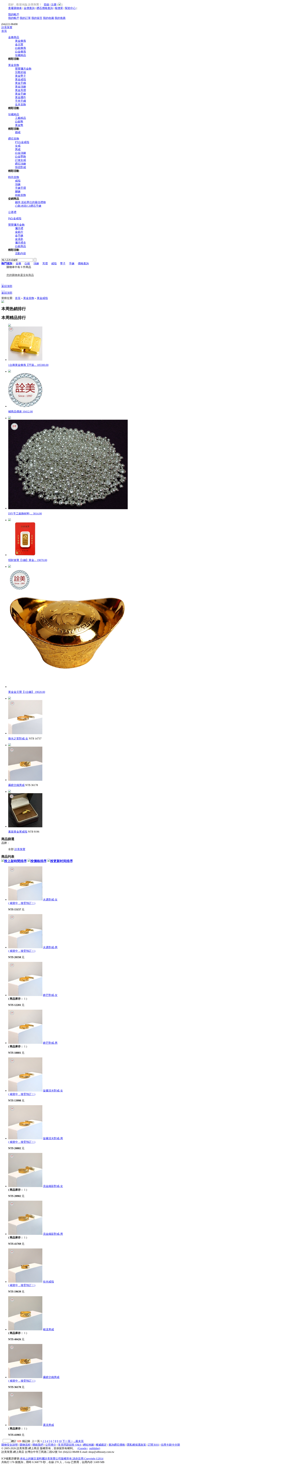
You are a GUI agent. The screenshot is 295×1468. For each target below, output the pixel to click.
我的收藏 (48, 18)
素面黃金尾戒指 (17, 831)
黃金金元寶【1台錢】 (26, 692)
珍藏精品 (20, 55)
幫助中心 (70, 8)
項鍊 (17, 184)
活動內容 (20, 253)
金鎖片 (19, 231)
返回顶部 (6, 286)
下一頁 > (67, 1441)
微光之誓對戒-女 (18, 738)
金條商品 (13, 37)
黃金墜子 (20, 75)
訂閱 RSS (153, 1444)
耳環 (45, 263)
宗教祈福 (20, 72)
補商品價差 (20, 411)
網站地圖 (88, 1444)
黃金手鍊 (20, 93)
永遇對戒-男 (50, 947)
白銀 (27, 263)
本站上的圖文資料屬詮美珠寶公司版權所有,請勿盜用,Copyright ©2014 (61, 1458)
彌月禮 (19, 228)
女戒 (17, 145)
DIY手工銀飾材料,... (25, 513)
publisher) (94, 1448)
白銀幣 (19, 121)
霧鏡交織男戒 (16, 785)
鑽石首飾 (13, 138)
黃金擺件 (20, 97)
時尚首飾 (13, 177)
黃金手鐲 (20, 83)
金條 (18, 263)
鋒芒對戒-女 (50, 995)
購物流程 (25, 1444)
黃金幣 (19, 125)
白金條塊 (20, 51)
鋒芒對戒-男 (50, 1042)
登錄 (46, 4)
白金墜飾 (20, 156)
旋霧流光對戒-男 (53, 1138)
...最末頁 (78, 1441)
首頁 (4, 31)
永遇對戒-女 (50, 899)
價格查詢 (83, 263)
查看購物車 (15, 8)
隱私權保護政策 (136, 1444)
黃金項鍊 (20, 86)
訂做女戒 (20, 160)
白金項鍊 (20, 152)
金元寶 (19, 44)
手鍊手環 (20, 187)
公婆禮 (12, 212)
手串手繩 (20, 100)
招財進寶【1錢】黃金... (27, 560)
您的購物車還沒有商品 (20, 275)
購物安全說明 (9, 1444)
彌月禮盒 (20, 242)
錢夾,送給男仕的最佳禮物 (30, 202)
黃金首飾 (13, 65)
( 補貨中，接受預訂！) (21, 903)
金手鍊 (19, 235)
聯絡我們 (37, 1444)
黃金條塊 (20, 40)
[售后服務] (4, 289)
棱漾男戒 (48, 1329)
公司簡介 (50, 1444)
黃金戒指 (20, 79)
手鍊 (71, 263)
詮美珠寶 (6, 27)
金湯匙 (19, 239)
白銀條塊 (20, 48)
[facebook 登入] (59, 4)
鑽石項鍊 (20, 163)
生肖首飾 (20, 104)
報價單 (59, 8)
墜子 (63, 263)
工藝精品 (20, 118)
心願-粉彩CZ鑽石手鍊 (28, 205)
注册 (54, 4)
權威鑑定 (101, 1444)
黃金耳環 (20, 90)
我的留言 (36, 18)
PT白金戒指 (22, 142)
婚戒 (17, 132)
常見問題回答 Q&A (69, 1444)
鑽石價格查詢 (45, 8)
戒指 (17, 180)
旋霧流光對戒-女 (53, 1090)
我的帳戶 (13, 14)
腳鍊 (17, 191)
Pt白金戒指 (14, 218)
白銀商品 (20, 246)
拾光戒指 (48, 1281)
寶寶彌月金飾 (23, 68)
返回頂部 (6, 292)
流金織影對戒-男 (53, 1233)
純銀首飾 (20, 195)
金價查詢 (29, 8)
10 (60, 1441)
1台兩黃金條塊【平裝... (28, 365)
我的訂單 (25, 18)
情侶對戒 (20, 167)
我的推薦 (60, 18)
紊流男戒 (48, 1424)
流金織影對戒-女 (53, 1186)
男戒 (17, 149)
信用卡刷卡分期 (170, 1444)
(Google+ (83, 1448)
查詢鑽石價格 (117, 1444)
